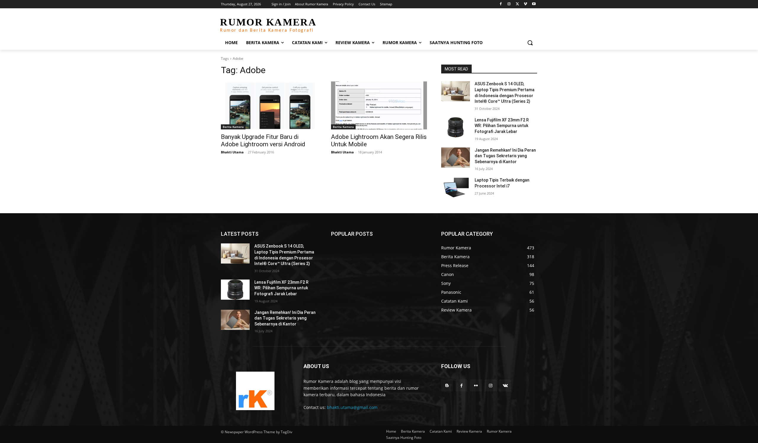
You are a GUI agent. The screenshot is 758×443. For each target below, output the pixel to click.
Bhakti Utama (232, 152)
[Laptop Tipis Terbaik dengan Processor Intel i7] (455, 187)
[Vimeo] (525, 4)
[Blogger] (447, 385)
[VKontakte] (505, 385)
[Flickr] (476, 385)
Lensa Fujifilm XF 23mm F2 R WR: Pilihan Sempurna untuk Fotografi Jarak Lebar (502, 126)
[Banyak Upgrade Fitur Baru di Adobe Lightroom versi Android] (269, 105)
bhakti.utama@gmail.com (352, 407)
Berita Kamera (233, 127)
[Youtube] (533, 4)
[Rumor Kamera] (255, 391)
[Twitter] (517, 4)
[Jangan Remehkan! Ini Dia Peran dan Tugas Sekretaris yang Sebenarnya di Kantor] (455, 157)
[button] (530, 43)
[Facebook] (500, 4)
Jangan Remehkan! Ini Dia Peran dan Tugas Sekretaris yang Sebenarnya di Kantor (505, 156)
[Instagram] (509, 4)
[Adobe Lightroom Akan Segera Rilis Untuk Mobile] (379, 105)
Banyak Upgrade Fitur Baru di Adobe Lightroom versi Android (263, 140)
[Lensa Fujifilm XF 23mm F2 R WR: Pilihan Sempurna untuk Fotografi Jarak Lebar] (455, 127)
